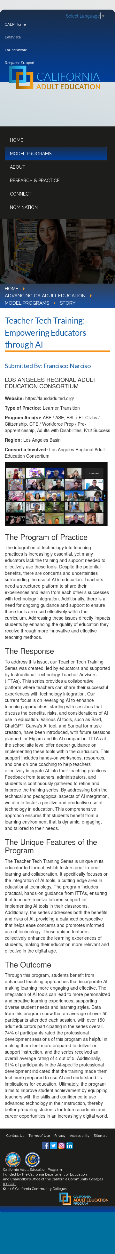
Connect (21, 194)
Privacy (59, 1135)
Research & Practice (34, 180)
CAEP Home (15, 24)
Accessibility (79, 1135)
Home (16, 140)
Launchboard (16, 50)
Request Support (19, 62)
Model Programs (30, 153)
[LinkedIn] (69, 1145)
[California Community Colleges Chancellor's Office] (32, 1159)
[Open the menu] (98, 118)
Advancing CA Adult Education (45, 296)
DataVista (13, 37)
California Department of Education (57, 1174)
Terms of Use (39, 1135)
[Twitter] (54, 1145)
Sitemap (100, 1135)
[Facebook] (46, 1145)
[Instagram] (62, 1145)
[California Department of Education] (12, 1159)
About (17, 167)
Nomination (24, 207)
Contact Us (15, 1135)
